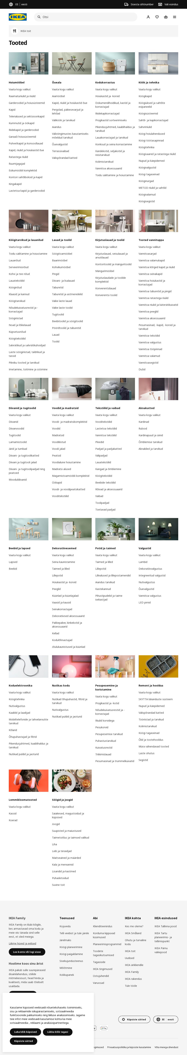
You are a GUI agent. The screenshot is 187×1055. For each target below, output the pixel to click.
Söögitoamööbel (62, 253)
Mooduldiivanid (18, 479)
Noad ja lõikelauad (20, 325)
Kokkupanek (67, 975)
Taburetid (57, 287)
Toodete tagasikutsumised (103, 953)
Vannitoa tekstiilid (149, 335)
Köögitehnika (146, 147)
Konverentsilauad (105, 288)
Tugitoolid (58, 314)
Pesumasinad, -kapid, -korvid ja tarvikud (157, 327)
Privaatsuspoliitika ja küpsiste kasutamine (129, 1047)
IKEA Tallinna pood (165, 926)
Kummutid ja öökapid (21, 123)
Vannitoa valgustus (150, 342)
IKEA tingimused (102, 969)
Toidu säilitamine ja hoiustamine (114, 175)
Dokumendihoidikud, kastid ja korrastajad (112, 104)
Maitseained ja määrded (66, 858)
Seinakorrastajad (62, 609)
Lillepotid (57, 575)
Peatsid (56, 455)
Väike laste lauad (62, 301)
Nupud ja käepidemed (152, 160)
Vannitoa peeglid (148, 311)
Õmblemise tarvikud (150, 442)
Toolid (55, 341)
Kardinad (144, 421)
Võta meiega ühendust (166, 1047)
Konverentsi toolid (106, 295)
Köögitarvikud (17, 301)
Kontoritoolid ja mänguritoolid (113, 264)
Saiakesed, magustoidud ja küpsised (68, 815)
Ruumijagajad (17, 163)
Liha (54, 844)
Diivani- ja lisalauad (63, 280)
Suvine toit (58, 885)
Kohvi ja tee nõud (19, 274)
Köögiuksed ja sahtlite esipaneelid (152, 104)
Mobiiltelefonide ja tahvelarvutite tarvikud (28, 721)
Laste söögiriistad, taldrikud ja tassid (27, 354)
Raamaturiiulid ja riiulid (22, 96)
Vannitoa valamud (149, 356)
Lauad (55, 334)
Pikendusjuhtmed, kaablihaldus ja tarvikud (115, 129)
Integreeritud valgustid (152, 575)
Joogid (56, 824)
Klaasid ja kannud (19, 294)
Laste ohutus (146, 753)
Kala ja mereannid (62, 864)
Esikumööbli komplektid (23, 170)
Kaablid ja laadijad (19, 712)
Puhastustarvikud (105, 741)
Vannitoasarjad (148, 253)
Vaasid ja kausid (61, 602)
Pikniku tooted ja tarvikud (24, 362)
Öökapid (57, 482)
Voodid (56, 428)
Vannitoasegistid (148, 362)
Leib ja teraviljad (62, 851)
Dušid (142, 369)
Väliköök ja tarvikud (63, 120)
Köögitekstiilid (17, 338)
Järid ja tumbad (18, 448)
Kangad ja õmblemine (108, 469)
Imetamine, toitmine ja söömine (28, 369)
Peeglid (56, 589)
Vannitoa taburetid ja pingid (155, 291)
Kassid (12, 813)
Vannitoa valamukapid (152, 260)
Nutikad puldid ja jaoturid (24, 754)
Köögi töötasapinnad (151, 140)
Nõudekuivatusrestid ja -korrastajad (23, 309)
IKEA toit (130, 951)
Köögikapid (145, 96)
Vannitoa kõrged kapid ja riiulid (157, 267)
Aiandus (56, 127)
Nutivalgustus (147, 582)
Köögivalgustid (147, 167)
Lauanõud (15, 260)
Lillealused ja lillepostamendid (113, 575)
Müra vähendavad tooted (154, 746)
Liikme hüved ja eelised (22, 943)
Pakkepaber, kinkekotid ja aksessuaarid (67, 624)
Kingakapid (15, 184)
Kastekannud (103, 589)
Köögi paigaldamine (71, 954)
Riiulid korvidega (104, 720)
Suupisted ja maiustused (66, 831)
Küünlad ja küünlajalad (65, 595)
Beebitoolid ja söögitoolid (67, 321)
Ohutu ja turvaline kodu (135, 942)
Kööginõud (15, 287)
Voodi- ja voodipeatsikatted (68, 489)
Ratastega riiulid (18, 157)
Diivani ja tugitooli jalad (23, 462)
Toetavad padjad (105, 509)
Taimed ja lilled (61, 568)
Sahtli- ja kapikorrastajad (153, 120)
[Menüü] (174, 17)
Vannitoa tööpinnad (150, 349)
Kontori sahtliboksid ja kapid (25, 177)
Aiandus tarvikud (105, 582)
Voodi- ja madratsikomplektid (69, 421)
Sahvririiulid (145, 127)
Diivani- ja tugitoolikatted (24, 455)
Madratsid (58, 435)
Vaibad (99, 496)
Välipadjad (101, 455)
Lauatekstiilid (16, 280)
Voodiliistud (59, 442)
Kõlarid (13, 730)
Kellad (55, 633)
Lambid (143, 562)
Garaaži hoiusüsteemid (22, 136)
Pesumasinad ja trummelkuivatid (114, 761)
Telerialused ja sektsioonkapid (26, 116)
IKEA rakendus (133, 979)
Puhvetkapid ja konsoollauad (26, 143)
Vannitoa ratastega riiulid (153, 298)
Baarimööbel (59, 260)
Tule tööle (131, 985)
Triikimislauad (103, 754)
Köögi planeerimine (71, 947)
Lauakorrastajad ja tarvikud (111, 137)
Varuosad (98, 983)
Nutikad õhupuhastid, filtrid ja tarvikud (69, 701)
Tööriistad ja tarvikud (151, 719)
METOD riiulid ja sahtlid (152, 187)
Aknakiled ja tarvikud (151, 448)
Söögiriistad (16, 318)
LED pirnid (145, 602)
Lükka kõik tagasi (57, 1031)
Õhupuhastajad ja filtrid (23, 736)
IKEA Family (132, 972)
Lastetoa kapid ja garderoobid (27, 190)
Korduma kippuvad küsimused (104, 935)
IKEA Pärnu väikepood (161, 950)
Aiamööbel (58, 96)
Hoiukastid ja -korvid (107, 96)
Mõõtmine (66, 968)
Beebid (13, 568)
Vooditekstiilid (60, 496)
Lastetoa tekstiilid (106, 428)
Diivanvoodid (16, 428)
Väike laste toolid (62, 307)
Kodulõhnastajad (62, 640)
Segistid (143, 760)
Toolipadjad (102, 503)
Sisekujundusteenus (71, 961)
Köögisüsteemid (148, 113)
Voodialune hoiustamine (66, 462)
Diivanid (13, 421)
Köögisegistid (147, 201)
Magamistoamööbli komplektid (70, 475)
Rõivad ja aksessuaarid (108, 489)
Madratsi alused (61, 469)
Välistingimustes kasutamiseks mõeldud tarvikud (70, 135)
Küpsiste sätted (23, 1041)
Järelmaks (65, 940)
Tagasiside (99, 962)
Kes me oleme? (134, 926)
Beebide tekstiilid (105, 482)
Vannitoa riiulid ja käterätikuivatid (158, 304)
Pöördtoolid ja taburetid (66, 328)
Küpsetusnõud (17, 331)
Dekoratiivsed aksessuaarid (68, 616)
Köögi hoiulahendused (152, 133)
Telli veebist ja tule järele (74, 933)
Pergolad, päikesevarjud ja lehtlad (67, 111)
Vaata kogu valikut (20, 89)
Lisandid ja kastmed (64, 871)
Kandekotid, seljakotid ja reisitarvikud (110, 153)
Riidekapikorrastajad (107, 113)
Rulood (143, 428)
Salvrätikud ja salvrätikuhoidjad (27, 345)
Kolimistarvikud (104, 161)
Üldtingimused (96, 1047)
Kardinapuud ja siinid (151, 435)
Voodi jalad (58, 448)
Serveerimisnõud (18, 267)
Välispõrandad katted (64, 158)
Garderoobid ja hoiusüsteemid (27, 103)
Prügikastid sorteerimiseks (111, 120)
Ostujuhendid (101, 976)
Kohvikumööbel (61, 267)
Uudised (129, 958)
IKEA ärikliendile (134, 965)
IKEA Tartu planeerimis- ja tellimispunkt (163, 937)
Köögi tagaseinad (149, 174)
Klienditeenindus (102, 926)
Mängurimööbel (104, 271)
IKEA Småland (133, 933)
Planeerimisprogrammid (107, 944)
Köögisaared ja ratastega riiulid (157, 154)
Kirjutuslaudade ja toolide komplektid (110, 279)
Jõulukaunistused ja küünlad (68, 647)
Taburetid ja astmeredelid (67, 294)
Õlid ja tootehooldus (151, 739)
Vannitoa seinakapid (150, 274)
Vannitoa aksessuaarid (108, 168)
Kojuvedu (65, 926)
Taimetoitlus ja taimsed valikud (70, 837)
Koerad (13, 820)
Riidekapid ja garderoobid (24, 130)
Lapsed (13, 562)
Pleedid (99, 442)
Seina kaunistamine (63, 562)
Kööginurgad (146, 181)
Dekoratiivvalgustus (150, 568)
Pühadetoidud (60, 878)
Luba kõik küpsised (25, 1031)
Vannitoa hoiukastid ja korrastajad (152, 282)
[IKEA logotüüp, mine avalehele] (18, 17)
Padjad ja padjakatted (108, 448)
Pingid (55, 274)
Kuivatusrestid (103, 747)
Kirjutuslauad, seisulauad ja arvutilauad (111, 255)
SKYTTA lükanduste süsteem (156, 699)
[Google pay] (103, 1028)
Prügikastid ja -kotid (107, 703)
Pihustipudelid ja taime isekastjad (108, 597)
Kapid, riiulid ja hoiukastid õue (26, 150)
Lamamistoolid (18, 442)
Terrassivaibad (60, 151)
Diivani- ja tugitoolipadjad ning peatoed (27, 471)
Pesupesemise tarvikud (109, 734)
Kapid (12, 109)
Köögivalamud (147, 194)
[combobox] (84, 17)
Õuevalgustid (60, 144)
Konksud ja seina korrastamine (113, 144)
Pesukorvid (101, 727)
